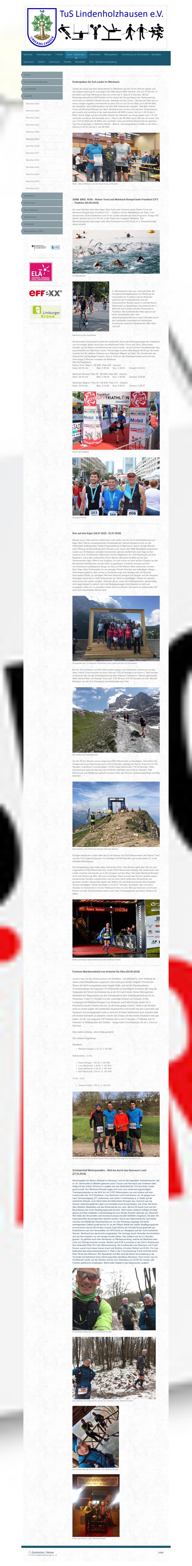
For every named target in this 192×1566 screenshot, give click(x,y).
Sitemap (50, 1552)
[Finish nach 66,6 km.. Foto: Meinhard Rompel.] (96, 1505)
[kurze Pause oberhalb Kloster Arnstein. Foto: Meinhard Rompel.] (95, 1437)
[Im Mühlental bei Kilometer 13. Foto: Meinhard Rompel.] (114, 1299)
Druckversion (38, 1552)
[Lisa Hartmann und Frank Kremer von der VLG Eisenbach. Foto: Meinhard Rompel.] (114, 1368)
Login (161, 1552)
